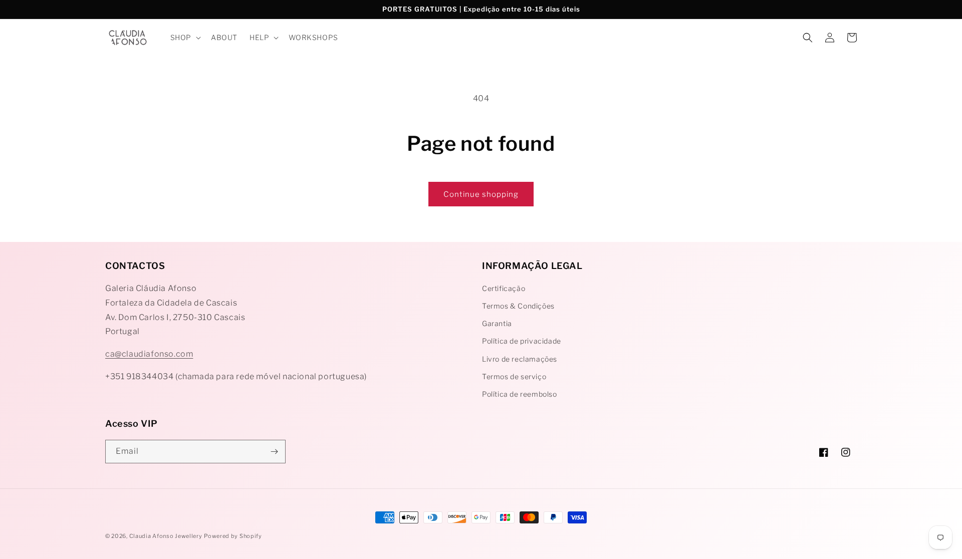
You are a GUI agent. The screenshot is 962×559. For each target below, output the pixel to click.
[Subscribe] (274, 451)
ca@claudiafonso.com (149, 354)
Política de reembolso (519, 394)
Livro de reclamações (519, 359)
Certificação (503, 288)
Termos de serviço (514, 376)
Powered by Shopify (233, 535)
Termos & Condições (518, 306)
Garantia (497, 323)
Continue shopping (481, 194)
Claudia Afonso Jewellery (165, 535)
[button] (184, 37)
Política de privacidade (521, 341)
